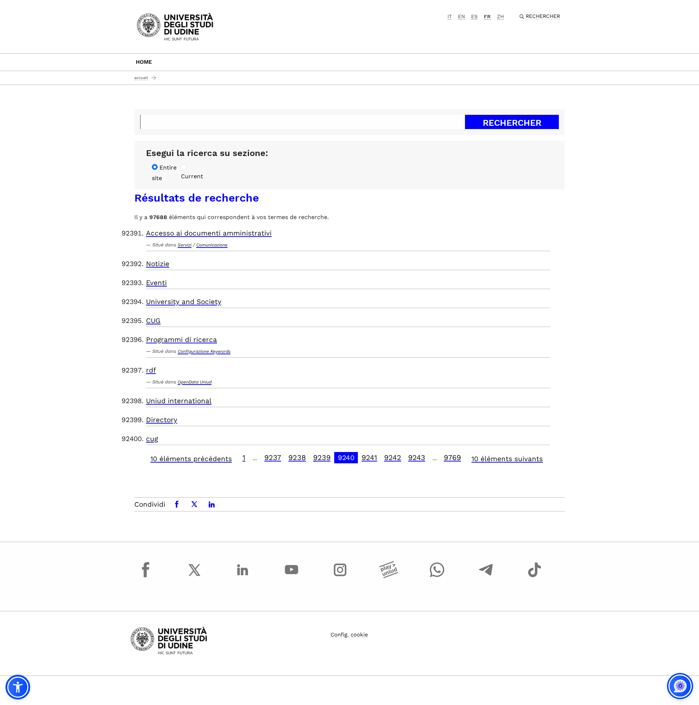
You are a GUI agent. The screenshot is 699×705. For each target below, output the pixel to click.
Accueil (141, 77)
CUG (153, 320)
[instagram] (340, 577)
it (449, 16)
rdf (151, 370)
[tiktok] (534, 577)
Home (144, 62)
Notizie (157, 264)
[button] (17, 687)
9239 (322, 457)
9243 (416, 457)
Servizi (184, 245)
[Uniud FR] (175, 26)
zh (500, 16)
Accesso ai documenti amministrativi (209, 233)
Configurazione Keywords (204, 351)
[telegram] (486, 577)
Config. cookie (349, 634)
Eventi (156, 283)
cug (152, 439)
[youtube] (291, 577)
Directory (161, 420)
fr (487, 16)
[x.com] (194, 577)
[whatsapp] (437, 577)
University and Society (183, 301)
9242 (392, 457)
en (461, 16)
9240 (346, 457)
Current (192, 176)
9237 (272, 457)
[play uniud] (389, 577)
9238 (297, 457)
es (474, 16)
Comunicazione (212, 245)
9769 (452, 457)
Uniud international (179, 401)
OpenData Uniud (195, 382)
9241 (369, 457)
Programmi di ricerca (181, 339)
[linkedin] (243, 577)
